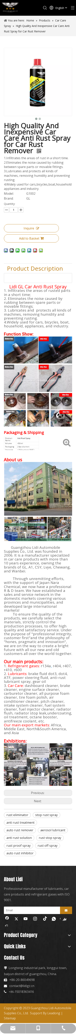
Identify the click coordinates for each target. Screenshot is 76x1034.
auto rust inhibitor (20, 853)
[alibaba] (7, 925)
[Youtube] (26, 919)
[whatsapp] (54, 919)
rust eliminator (17, 815)
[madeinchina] (63, 919)
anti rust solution (19, 838)
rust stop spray (50, 838)
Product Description (35, 268)
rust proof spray (18, 845)
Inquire (29, 228)
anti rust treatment (20, 822)
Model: (9, 193)
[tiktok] (44, 919)
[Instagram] (35, 919)
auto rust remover (19, 830)
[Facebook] (7, 919)
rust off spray (47, 845)
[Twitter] (16, 919)
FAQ (12, 278)
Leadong (53, 1013)
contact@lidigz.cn (21, 986)
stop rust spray (46, 815)
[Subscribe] (66, 910)
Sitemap (10, 1018)
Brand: (8, 198)
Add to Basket (29, 238)
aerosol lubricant (52, 830)
